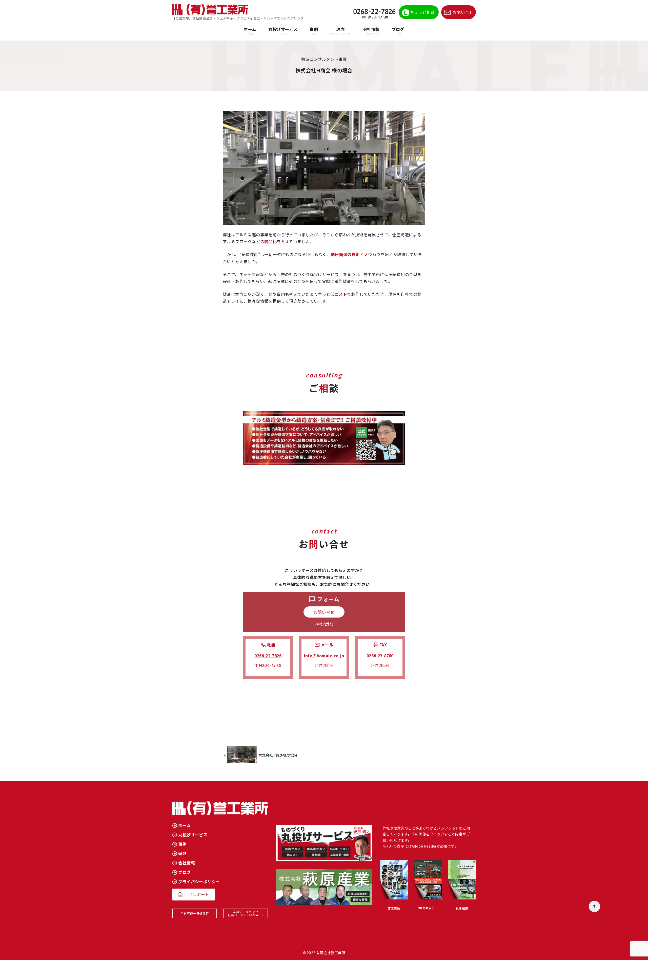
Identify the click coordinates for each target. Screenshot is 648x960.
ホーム (250, 31)
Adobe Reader (424, 846)
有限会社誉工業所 (330, 952)
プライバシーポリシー (199, 881)
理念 (340, 31)
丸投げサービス (282, 31)
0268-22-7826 (267, 655)
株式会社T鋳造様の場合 (277, 755)
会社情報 (371, 31)
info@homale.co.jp (324, 655)
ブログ (398, 31)
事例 (314, 31)
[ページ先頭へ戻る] (594, 906)
